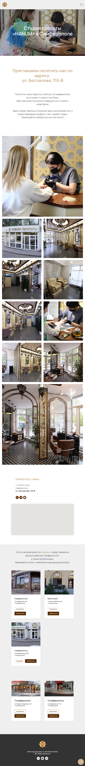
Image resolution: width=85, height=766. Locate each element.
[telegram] (20, 497)
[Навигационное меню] (81, 5)
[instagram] (24, 497)
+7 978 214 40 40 (23, 485)
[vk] (38, 759)
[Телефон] (17, 497)
